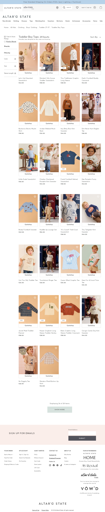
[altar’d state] (12, 8)
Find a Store (11, 41)
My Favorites (22, 461)
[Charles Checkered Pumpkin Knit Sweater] (49, 158)
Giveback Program (55, 458)
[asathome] (89, 456)
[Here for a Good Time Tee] (91, 259)
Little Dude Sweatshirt (27, 179)
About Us (67, 451)
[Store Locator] (57, 7)
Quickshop (28, 73)
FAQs (35, 454)
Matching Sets (40, 21)
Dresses (24, 21)
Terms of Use (35, 510)
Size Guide (37, 461)
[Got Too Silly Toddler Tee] (28, 259)
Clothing (16, 21)
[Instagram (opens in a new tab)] (50, 465)
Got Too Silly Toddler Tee (28, 280)
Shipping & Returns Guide (11, 464)
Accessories (86, 21)
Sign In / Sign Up (23, 454)
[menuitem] (6, 21)
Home (95, 21)
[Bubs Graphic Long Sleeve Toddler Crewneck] (70, 309)
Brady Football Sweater (28, 230)
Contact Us (53, 451)
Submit (82, 438)
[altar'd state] (17, 16)
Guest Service (39, 451)
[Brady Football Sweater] (28, 208)
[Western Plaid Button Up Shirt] (49, 360)
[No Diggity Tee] (28, 360)
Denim (67, 21)
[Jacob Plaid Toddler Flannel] (28, 309)
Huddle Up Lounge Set (48, 230)
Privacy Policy (45, 510)
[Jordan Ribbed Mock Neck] (49, 107)
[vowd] (89, 488)
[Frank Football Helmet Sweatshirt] (70, 158)
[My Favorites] (77, 7)
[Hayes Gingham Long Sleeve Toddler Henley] (49, 309)
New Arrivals (6, 21)
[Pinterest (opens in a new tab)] (57, 465)
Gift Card (36, 467)
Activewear (76, 21)
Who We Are (67, 454)
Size (5, 66)
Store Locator (37, 464)
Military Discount (38, 458)
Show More (60, 409)
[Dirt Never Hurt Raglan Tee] (91, 107)
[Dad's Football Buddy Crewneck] (91, 56)
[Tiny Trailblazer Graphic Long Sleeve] (70, 56)
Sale (101, 21)
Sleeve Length (9, 73)
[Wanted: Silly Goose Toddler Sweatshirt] (49, 56)
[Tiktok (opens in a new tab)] (61, 465)
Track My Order (8, 458)
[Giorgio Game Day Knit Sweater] (91, 309)
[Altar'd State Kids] (89, 475)
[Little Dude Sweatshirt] (28, 158)
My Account (23, 451)
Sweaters (51, 21)
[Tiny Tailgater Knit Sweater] (91, 208)
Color (6, 59)
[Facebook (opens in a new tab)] (53, 465)
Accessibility (37, 471)
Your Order (8, 451)
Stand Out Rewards (24, 458)
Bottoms (60, 21)
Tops (31, 21)
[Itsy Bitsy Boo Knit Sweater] (70, 107)
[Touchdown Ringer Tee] (49, 259)
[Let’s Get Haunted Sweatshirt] (28, 56)
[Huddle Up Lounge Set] (49, 208)
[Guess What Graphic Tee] (70, 259)
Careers (66, 461)
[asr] (89, 465)
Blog (65, 458)
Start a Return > (8, 454)
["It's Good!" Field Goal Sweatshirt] (70, 208)
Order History (8, 461)
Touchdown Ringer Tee (48, 280)
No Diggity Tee (24, 381)
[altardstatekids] (29, 7)
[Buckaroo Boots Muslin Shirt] (28, 107)
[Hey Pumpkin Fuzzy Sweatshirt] (91, 158)
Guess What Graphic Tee (70, 280)
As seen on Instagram (70, 464)
